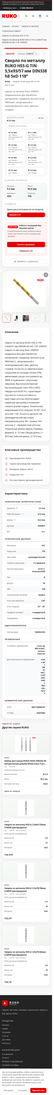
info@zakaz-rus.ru (9, 8)
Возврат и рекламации (12, 1061)
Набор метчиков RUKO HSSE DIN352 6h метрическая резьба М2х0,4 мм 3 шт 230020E (25, 763)
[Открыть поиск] (26, 16)
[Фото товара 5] (45, 318)
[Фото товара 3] (25, 318)
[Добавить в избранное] (44, 54)
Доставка (6, 1039)
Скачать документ (26, 244)
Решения (6, 1032)
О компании (7, 1054)
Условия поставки (10, 1065)
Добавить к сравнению (27, 261)
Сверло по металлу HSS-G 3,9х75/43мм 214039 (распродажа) (25, 953)
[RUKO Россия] (9, 16)
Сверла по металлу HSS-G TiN (15, 35)
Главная (5, 26)
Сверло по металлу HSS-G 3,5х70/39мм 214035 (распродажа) (25, 889)
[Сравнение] (33, 16)
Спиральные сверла (11, 31)
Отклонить (23, 1090)
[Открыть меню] (47, 16)
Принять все (38, 1090)
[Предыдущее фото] (6, 291)
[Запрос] (40, 16)
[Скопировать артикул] (36, 53)
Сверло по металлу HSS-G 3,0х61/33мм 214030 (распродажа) (25, 826)
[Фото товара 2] (16, 318)
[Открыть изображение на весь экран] (46, 274)
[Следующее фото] (45, 291)
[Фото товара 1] (6, 318)
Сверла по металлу (30, 26)
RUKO (7, 81)
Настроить (8, 1090)
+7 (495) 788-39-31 (26, 8)
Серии (5, 1028)
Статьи (5, 1036)
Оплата (5, 1058)
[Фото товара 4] (35, 318)
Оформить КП (15, 215)
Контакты (6, 1043)
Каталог (15, 26)
